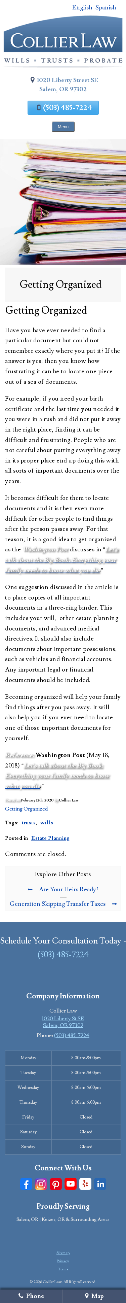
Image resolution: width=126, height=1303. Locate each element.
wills (46, 822)
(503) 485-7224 (67, 107)
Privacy (63, 1261)
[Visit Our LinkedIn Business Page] (100, 1184)
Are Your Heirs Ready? (68, 889)
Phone (34, 1296)
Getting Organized (26, 808)
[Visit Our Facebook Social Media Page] (26, 1184)
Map (97, 1296)
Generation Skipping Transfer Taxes (58, 904)
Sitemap (63, 1253)
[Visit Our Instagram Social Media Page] (41, 1184)
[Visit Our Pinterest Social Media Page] (56, 1184)
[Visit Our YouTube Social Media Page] (71, 1184)
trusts (29, 822)
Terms (63, 1269)
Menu (63, 126)
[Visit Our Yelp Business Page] (85, 1184)
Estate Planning (50, 838)
